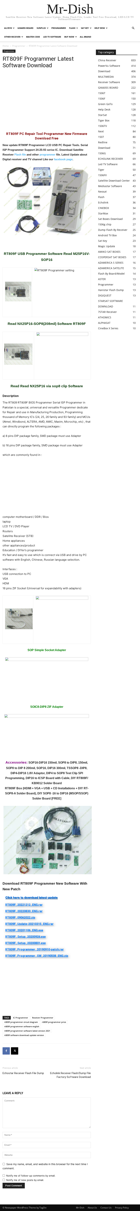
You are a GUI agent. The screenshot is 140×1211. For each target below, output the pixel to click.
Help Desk (99, 28)
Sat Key (85, 28)
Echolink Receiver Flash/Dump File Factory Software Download (70, 1075)
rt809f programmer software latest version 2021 (27, 1030)
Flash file (20, 154)
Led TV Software (52, 36)
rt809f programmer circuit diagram (21, 1022)
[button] (133, 28)
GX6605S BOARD (25, 28)
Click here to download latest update (31, 897)
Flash (72, 28)
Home (6, 45)
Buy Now (69, 36)
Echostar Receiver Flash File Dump (23, 1073)
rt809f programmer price (54, 1022)
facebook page (63, 159)
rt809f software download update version (24, 1035)
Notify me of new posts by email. (25, 1180)
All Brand (85, 36)
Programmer (58, 28)
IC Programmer (20, 1017)
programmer (47, 154)
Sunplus (41, 28)
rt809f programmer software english (21, 1026)
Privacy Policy (122, 1207)
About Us (92, 1207)
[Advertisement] (47, 102)
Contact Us (106, 1207)
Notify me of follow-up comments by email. (30, 1175)
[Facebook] (6, 1051)
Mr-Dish (80, 1207)
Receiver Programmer (42, 1017)
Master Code (33, 36)
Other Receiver (12, 36)
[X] (14, 1051)
